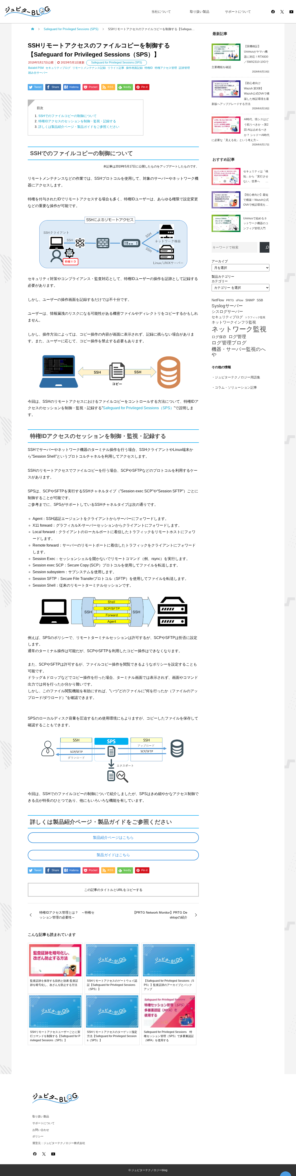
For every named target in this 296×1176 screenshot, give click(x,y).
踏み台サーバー (38, 72)
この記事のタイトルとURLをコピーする (113, 890)
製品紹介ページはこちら (113, 838)
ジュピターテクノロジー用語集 (237, 377)
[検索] (264, 247)
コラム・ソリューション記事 (236, 387)
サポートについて (238, 11)
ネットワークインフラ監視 (234, 322)
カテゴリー (220, 281)
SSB (260, 300)
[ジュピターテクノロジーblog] (23, 11)
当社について (161, 11)
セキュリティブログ (58, 67)
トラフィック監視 (255, 317)
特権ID (149, 67)
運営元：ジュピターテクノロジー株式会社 (58, 1143)
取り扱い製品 (199, 11)
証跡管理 (184, 67)
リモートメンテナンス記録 (89, 67)
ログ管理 (237, 336)
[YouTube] (291, 11)
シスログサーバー (227, 311)
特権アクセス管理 (166, 67)
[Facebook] (273, 11)
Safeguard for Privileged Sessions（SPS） (138, 408)
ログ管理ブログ (229, 342)
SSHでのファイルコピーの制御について (67, 116)
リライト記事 (116, 67)
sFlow (239, 300)
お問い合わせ (40, 1130)
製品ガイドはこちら (113, 855)
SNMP (250, 300)
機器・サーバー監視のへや (239, 351)
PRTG (230, 300)
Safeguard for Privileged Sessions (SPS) (116, 62)
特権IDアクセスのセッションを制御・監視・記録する (77, 121)
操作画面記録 (134, 67)
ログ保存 (219, 337)
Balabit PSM (36, 67)
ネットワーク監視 (239, 329)
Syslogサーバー (227, 305)
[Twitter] (282, 11)
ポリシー (37, 1136)
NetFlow (218, 300)
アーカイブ (220, 261)
